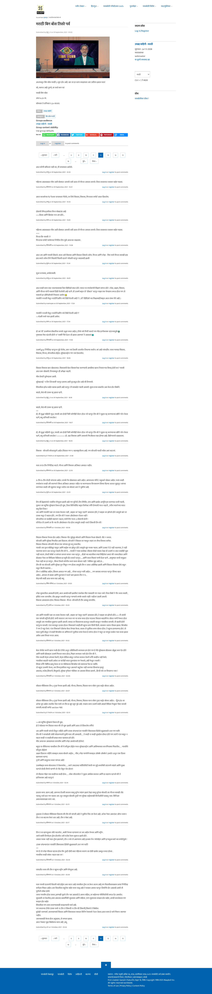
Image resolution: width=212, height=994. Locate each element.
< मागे (55, 155)
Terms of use (113, 985)
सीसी (96, 974)
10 (86, 155)
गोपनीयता (128, 977)
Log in (42, 143)
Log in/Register (142, 31)
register (58, 143)
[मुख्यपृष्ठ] (40, 9)
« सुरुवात (44, 155)
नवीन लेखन (79, 6)
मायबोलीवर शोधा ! (142, 98)
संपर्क (145, 977)
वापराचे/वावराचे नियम (115, 977)
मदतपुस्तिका (165, 6)
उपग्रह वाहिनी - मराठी (44, 124)
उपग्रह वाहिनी (47, 111)
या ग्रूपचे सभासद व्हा (142, 60)
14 (115, 155)
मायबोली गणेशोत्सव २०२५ (113, 6)
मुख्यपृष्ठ (45, 17)
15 (123, 155)
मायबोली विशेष (148, 6)
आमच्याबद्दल (137, 977)
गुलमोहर (133, 6)
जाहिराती (78, 974)
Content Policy (138, 985)
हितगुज (94, 6)
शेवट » (94, 161)
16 (68, 161)
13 (108, 155)
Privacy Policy (126, 985)
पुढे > (84, 161)
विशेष (70, 974)
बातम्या (88, 974)
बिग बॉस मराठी (50, 116)
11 (93, 155)
